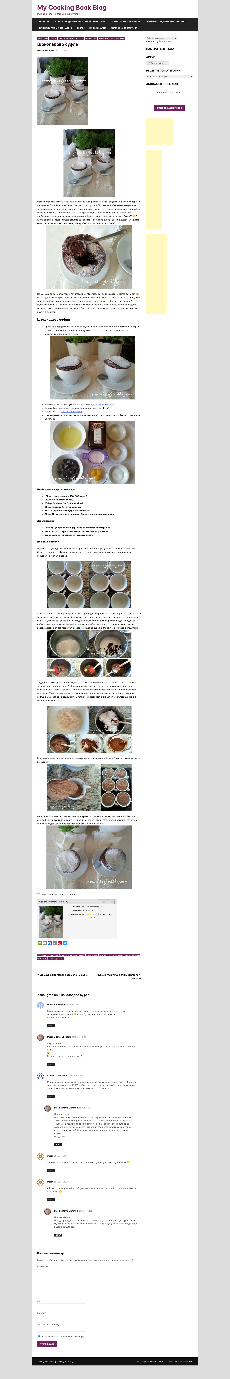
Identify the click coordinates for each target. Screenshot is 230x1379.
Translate (168, 41)
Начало (44, 21)
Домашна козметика (123, 28)
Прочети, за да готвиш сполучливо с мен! (79, 21)
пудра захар (105, 955)
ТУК (39, 894)
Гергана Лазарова (56, 1004)
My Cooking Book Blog (72, 7)
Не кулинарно (97, 28)
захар (81, 955)
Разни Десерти (90, 38)
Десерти (53, 38)
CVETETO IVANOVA (57, 1075)
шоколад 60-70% (55, 959)
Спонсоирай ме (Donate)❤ (56, 28)
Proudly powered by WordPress (151, 1361)
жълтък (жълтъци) (68, 955)
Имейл (42, 1313)
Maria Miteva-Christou (47, 50)
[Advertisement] (159, 131)
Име (40, 1301)
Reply (51, 1026)
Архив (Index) (43, 38)
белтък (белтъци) (50, 955)
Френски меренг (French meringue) (112, 38)
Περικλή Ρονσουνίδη (71, 411)
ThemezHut (187, 1361)
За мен (81, 28)
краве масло (92, 955)
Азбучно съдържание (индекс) (166, 21)
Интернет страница (48, 1324)
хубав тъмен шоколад (102, 404)
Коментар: (44, 1266)
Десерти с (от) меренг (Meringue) (70, 38)
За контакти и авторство (126, 21)
